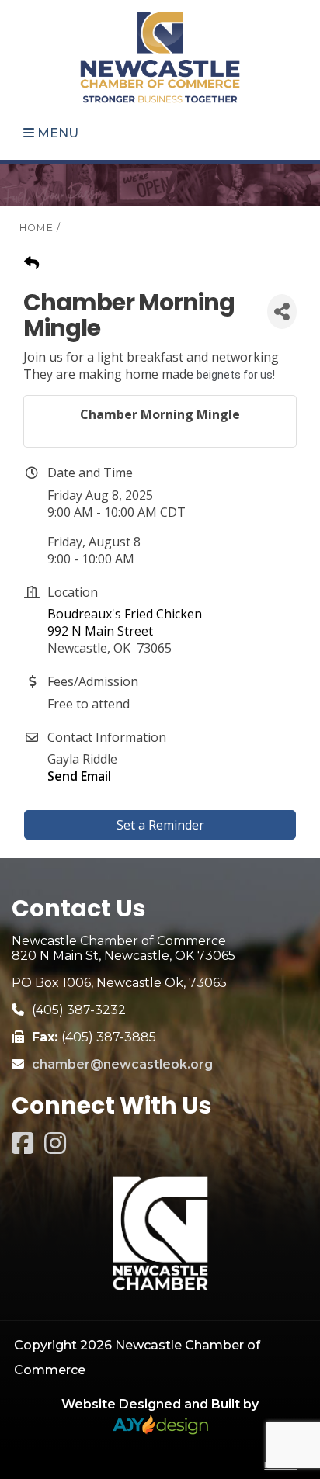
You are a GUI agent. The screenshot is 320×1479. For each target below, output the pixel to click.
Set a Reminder (160, 824)
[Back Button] (31, 262)
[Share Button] (282, 311)
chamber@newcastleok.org (122, 1064)
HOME (36, 228)
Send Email (79, 776)
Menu (56, 133)
